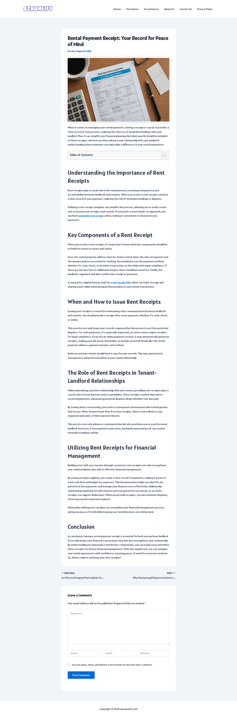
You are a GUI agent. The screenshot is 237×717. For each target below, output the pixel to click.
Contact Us (185, 9)
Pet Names (132, 9)
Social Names (151, 9)
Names (117, 9)
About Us (169, 9)
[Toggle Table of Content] (162, 155)
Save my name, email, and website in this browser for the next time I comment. (112, 664)
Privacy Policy (205, 9)
